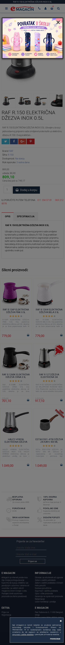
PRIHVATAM (55, 639)
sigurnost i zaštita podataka (23, 635)
